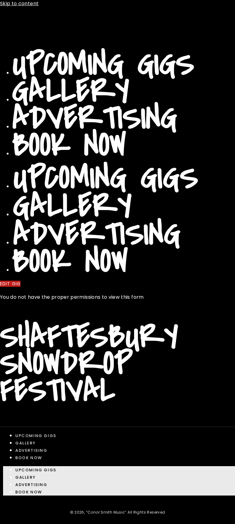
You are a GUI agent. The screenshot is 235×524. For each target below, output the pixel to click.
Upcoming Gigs (103, 64)
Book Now (69, 145)
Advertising (94, 118)
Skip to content (19, 3)
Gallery (70, 91)
